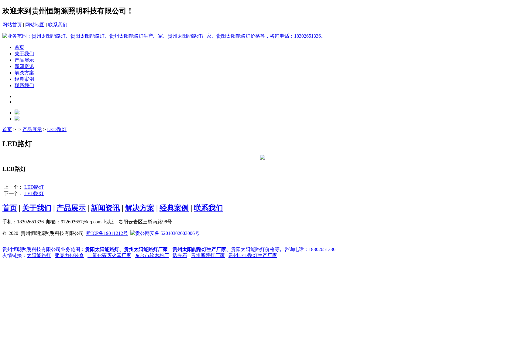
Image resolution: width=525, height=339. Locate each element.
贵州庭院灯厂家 (208, 255)
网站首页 (12, 24)
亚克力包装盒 (69, 255)
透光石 (180, 255)
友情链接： (14, 255)
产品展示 (24, 60)
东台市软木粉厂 (152, 255)
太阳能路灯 (39, 255)
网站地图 (35, 24)
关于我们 (24, 53)
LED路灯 (57, 129)
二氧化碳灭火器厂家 (109, 255)
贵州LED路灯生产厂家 (252, 255)
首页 (19, 47)
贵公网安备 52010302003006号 (167, 233)
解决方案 (24, 72)
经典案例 (24, 79)
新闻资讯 (24, 66)
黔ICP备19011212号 (107, 233)
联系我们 (57, 24)
